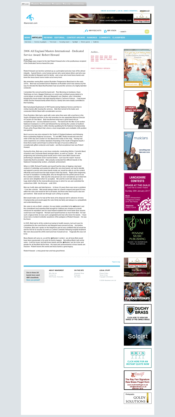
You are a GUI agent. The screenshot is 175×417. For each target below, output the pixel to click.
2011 (92, 58)
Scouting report (64, 42)
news (27, 37)
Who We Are (53, 273)
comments (104, 37)
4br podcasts (95, 31)
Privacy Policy (104, 273)
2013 (106, 56)
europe (36, 4)
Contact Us (52, 275)
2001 (97, 61)
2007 (110, 58)
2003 (115, 59)
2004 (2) (109, 59)
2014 (101, 56)
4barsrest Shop (79, 273)
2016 (92, 56)
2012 (110, 56)
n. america (58, 4)
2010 (96, 58)
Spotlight (75, 42)
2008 (105, 58)
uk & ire (67, 4)
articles (37, 37)
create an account (108, 11)
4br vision (111, 31)
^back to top (116, 262)
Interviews (28, 42)
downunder (46, 4)
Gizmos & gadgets (40, 42)
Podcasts (77, 275)
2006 (92, 59)
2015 (97, 56)
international (78, 4)
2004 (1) (102, 59)
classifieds (118, 37)
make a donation (130, 11)
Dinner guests (85, 42)
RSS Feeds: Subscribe (56, 277)
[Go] (147, 32)
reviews (48, 37)
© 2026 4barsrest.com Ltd (108, 280)
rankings (92, 37)
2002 (92, 61)
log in (119, 11)
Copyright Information (106, 277)
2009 (101, 58)
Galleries (96, 42)
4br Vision (77, 277)
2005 (97, 59)
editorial (59, 37)
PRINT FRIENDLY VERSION (100, 68)
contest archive (76, 37)
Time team (52, 42)
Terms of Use (104, 275)
